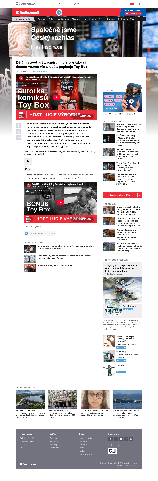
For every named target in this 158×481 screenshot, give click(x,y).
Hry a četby (108, 96)
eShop (23, 448)
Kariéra (82, 448)
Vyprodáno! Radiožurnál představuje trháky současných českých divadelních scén (127, 166)
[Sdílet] (29, 169)
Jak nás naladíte (85, 438)
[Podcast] (26, 169)
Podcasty (53, 445)
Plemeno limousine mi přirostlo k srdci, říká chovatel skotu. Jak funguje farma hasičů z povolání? (126, 179)
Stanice (90, 4)
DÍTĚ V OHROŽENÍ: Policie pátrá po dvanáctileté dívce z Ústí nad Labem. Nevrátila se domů (94, 413)
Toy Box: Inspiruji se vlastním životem (54, 265)
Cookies (103, 463)
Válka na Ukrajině (27, 438)
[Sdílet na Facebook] (18, 125)
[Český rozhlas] (25, 4)
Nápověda (83, 441)
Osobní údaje (113, 463)
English (135, 463)
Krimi (118, 96)
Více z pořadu (110, 204)
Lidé (84, 19)
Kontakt (82, 451)
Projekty (111, 19)
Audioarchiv (63, 19)
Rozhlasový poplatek (87, 454)
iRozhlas (49, 4)
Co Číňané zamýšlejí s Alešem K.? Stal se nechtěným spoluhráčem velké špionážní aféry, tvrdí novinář (128, 140)
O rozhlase (104, 4)
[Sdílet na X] (18, 131)
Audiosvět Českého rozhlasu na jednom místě (119, 114)
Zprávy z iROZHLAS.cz (27, 388)
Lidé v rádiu (83, 445)
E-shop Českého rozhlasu (116, 260)
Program (62, 4)
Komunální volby (27, 441)
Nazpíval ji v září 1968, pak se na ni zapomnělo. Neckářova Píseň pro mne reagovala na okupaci (128, 127)
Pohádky (107, 100)
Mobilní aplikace (56, 448)
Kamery (92, 19)
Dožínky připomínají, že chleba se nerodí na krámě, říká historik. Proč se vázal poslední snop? (129, 247)
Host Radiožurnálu (40, 72)
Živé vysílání (108, 104)
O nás (102, 19)
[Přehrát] (28, 161)
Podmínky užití (125, 463)
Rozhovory (123, 19)
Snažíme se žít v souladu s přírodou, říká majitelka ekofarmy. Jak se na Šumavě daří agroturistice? (128, 222)
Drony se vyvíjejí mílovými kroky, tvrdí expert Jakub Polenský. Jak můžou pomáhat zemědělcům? (128, 210)
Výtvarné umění (23, 19)
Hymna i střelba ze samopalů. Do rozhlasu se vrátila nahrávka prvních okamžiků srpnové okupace (128, 154)
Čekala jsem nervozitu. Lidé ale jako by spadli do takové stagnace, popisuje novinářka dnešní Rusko (126, 414)
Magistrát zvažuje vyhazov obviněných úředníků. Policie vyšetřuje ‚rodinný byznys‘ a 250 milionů (61, 414)
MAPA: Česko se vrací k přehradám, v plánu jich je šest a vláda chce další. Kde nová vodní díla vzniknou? (30, 414)
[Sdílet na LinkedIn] (18, 137)
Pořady (52, 19)
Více (133, 19)
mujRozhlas (76, 4)
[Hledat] (139, 4)
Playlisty (76, 19)
